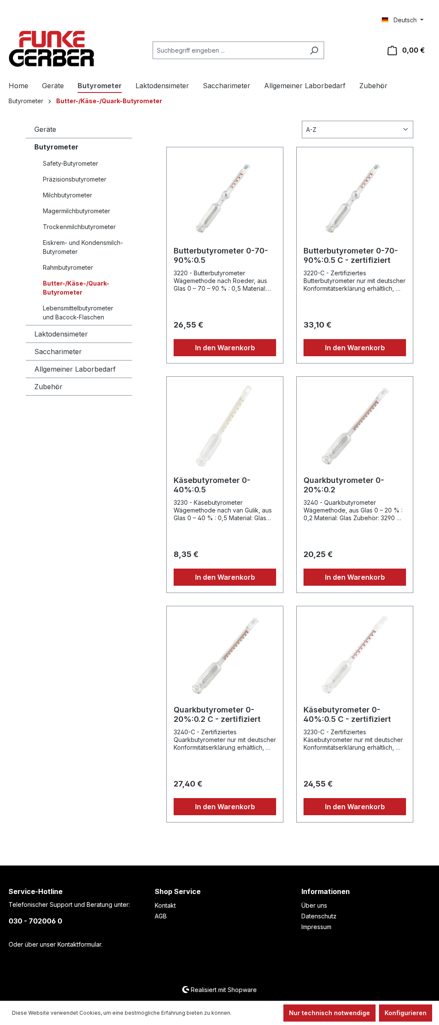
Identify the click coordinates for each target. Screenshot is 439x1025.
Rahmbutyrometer (68, 267)
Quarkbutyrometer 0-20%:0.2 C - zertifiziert (217, 714)
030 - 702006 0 (35, 921)
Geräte (45, 129)
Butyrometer (56, 147)
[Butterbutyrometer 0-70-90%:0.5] (225, 197)
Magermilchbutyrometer (76, 211)
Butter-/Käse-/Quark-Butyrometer (76, 288)
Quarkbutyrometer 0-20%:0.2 (344, 485)
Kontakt (165, 905)
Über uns (314, 905)
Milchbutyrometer (67, 195)
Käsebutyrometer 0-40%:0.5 (212, 485)
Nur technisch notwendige (329, 1012)
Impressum (316, 926)
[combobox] (228, 50)
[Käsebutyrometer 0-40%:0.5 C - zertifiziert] (355, 656)
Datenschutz (319, 916)
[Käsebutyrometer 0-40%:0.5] (225, 426)
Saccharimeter (58, 351)
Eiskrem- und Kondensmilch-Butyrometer (83, 247)
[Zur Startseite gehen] (51, 49)
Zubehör (48, 386)
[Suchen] (314, 50)
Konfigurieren (406, 1012)
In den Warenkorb (225, 347)
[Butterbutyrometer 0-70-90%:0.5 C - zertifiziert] (355, 197)
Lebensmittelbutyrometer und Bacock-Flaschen (78, 312)
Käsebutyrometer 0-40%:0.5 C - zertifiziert (347, 714)
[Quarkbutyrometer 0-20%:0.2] (355, 426)
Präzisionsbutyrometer (74, 179)
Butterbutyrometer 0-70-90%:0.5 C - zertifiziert (351, 255)
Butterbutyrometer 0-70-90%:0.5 (221, 255)
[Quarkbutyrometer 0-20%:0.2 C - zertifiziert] (225, 656)
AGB (161, 916)
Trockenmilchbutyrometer (79, 226)
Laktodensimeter (61, 334)
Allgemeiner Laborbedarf (75, 369)
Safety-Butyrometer (70, 163)
